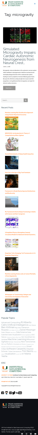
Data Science (21, 332)
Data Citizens (5, 332)
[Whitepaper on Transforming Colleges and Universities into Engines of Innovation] (11, 305)
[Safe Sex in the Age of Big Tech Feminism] (11, 181)
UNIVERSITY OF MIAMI (7, 375)
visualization (10, 354)
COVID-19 (17, 330)
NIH (2, 344)
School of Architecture (11, 346)
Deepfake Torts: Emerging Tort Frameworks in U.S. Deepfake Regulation (20, 254)
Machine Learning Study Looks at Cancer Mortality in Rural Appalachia (20, 275)
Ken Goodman (26, 337)
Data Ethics (13, 332)
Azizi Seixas (32, 325)
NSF (5, 344)
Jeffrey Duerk (18, 337)
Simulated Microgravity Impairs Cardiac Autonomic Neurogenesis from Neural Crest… (19, 56)
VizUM (17, 354)
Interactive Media (11, 337)
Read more (10, 88)
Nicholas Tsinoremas (14, 342)
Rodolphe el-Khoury (20, 344)
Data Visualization (14, 335)
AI (22, 322)
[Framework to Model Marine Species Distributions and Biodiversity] (11, 201)
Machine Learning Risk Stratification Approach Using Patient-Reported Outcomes (19, 113)
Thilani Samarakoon (15, 351)
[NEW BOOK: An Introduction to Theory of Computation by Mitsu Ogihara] (11, 144)
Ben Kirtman (8, 327)
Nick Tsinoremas (28, 342)
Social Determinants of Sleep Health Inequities (19, 154)
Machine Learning (17, 339)
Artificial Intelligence (17, 324)
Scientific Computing (21, 346)
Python (9, 344)
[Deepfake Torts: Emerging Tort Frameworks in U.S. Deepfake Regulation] (11, 264)
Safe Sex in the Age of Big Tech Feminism (17, 172)
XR (22, 354)
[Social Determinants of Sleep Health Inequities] (11, 162)
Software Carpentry (16, 348)
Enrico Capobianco (26, 335)
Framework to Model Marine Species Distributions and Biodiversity (20, 192)
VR (20, 354)
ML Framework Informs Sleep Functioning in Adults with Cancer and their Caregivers (20, 213)
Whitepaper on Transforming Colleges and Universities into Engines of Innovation (18, 295)
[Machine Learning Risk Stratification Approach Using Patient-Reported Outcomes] (11, 123)
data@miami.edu (5, 381)
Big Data (18, 327)
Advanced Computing (10, 322)
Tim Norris (27, 351)
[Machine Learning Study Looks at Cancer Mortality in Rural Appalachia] (11, 284)
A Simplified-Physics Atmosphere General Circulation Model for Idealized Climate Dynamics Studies (20, 234)
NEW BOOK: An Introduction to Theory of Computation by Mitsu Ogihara (17, 134)
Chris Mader (12, 330)
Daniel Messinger (28, 330)
